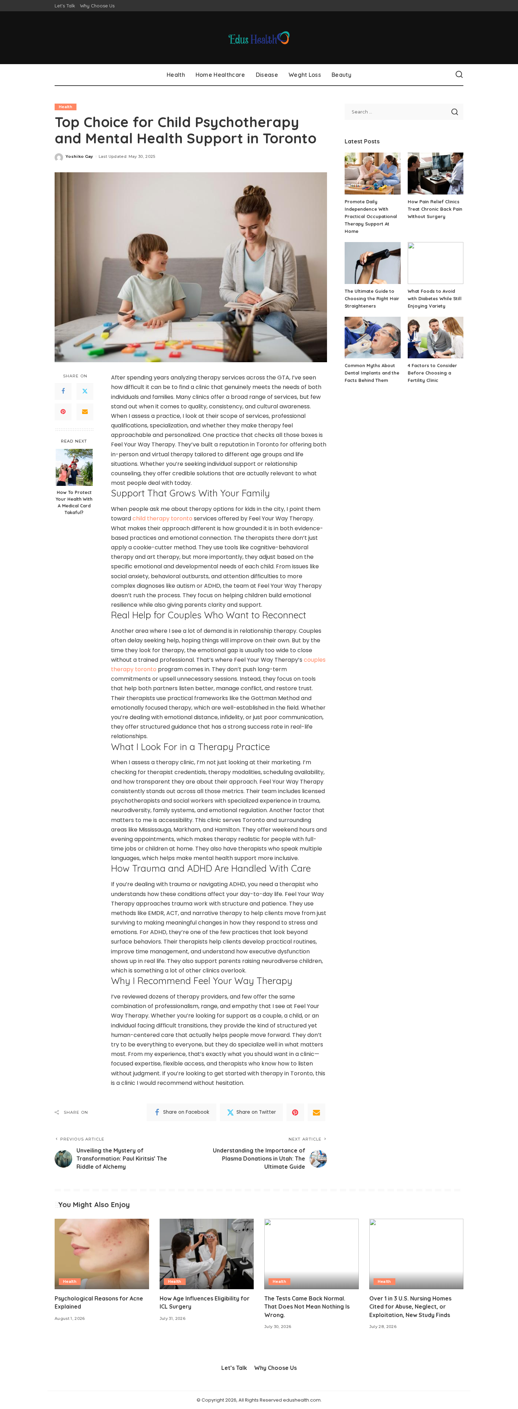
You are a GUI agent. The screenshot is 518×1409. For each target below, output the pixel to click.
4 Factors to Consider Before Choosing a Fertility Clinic (432, 373)
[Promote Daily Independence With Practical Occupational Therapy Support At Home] (372, 173)
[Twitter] (84, 391)
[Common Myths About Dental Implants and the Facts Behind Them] (372, 338)
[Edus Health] (259, 37)
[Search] (459, 74)
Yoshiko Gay (79, 156)
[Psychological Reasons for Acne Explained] (102, 1254)
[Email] (84, 411)
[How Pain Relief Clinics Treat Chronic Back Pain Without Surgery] (435, 173)
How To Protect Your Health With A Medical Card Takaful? (74, 502)
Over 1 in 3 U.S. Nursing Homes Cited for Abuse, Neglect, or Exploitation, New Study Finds (410, 1306)
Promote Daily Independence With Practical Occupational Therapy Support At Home (371, 216)
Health (65, 106)
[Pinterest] (63, 411)
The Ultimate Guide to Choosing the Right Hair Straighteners (372, 298)
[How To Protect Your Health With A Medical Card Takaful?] (74, 467)
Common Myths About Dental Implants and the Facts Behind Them (372, 373)
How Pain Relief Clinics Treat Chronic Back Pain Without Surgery (435, 209)
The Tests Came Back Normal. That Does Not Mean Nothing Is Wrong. (307, 1306)
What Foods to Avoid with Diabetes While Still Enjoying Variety (435, 298)
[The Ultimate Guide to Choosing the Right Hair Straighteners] (372, 263)
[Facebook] (63, 391)
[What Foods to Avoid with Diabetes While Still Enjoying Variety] (435, 263)
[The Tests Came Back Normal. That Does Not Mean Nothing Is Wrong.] (311, 1254)
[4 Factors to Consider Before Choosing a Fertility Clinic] (435, 338)
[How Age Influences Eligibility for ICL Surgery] (207, 1254)
